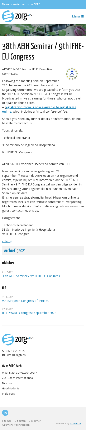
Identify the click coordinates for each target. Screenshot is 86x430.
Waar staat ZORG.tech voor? (19, 372)
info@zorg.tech (16, 355)
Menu (76, 16)
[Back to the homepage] (31, 16)
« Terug (7, 241)
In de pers (8, 393)
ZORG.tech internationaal (17, 378)
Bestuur (7, 383)
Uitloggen (20, 420)
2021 (22, 251)
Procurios (75, 423)
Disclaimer (35, 420)
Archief (9, 251)
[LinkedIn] (5, 413)
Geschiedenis (10, 388)
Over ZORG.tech (12, 366)
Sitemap (6, 420)
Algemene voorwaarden (16, 424)
